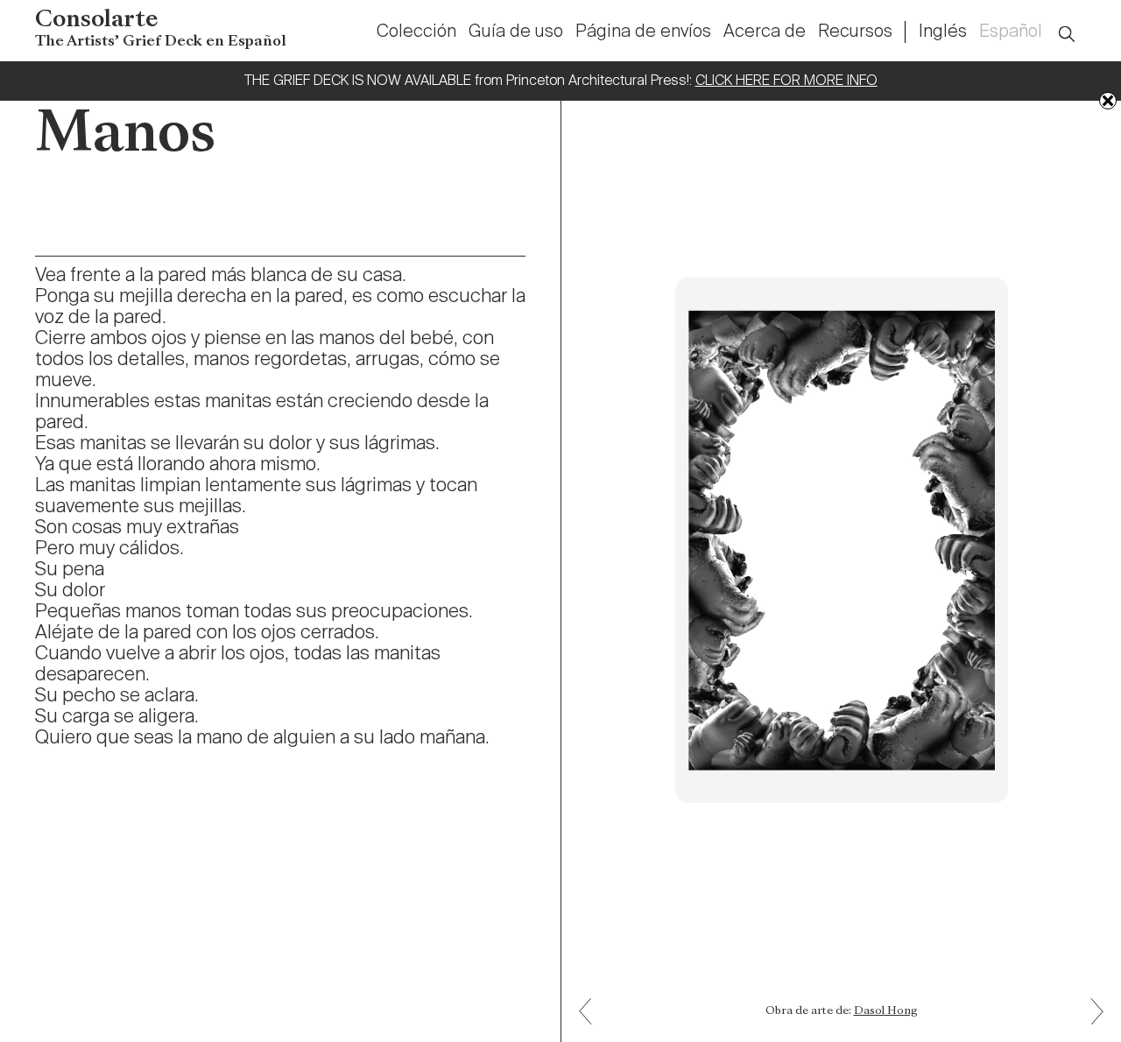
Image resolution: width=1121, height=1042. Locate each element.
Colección (416, 32)
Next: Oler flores (592, 998)
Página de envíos (643, 32)
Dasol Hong (886, 1011)
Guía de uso (516, 32)
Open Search (1078, 24)
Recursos (855, 32)
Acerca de (764, 32)
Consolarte (160, 29)
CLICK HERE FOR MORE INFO (786, 81)
